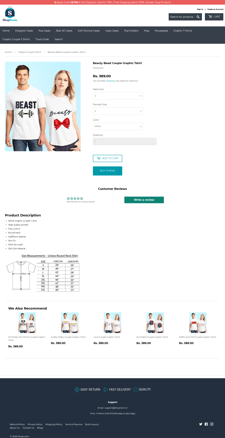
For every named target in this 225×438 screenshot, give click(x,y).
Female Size (100, 104)
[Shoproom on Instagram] (211, 424)
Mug (146, 30)
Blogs (40, 427)
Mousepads (161, 30)
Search (59, 39)
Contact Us (28, 427)
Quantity (98, 135)
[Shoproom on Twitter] (200, 424)
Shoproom (23, 436)
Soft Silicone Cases (89, 30)
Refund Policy (17, 424)
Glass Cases (112, 30)
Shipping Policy (53, 424)
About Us (15, 427)
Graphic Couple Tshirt (29, 52)
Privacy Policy (35, 424)
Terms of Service (73, 424)
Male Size (98, 89)
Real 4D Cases (64, 30)
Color (96, 119)
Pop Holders (131, 30)
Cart (216, 16)
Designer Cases (24, 30)
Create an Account (215, 9)
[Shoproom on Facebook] (206, 424)
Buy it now (107, 170)
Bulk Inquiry (92, 424)
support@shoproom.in (116, 408)
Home (6, 30)
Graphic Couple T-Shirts (16, 39)
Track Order (42, 39)
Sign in (200, 9)
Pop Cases (44, 30)
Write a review (144, 199)
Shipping (110, 81)
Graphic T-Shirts (182, 30)
